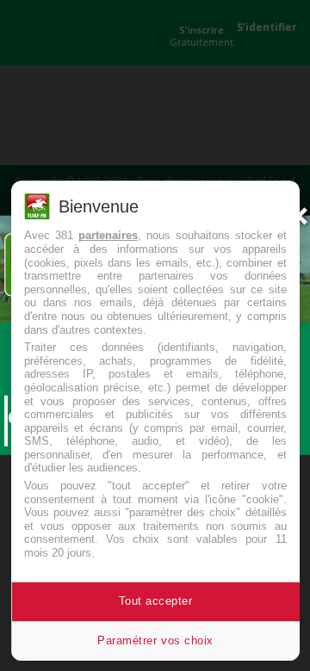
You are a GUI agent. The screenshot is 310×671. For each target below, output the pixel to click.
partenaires (108, 235)
